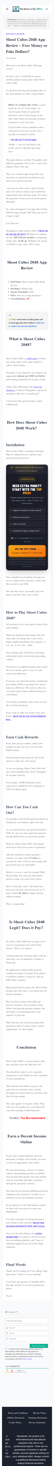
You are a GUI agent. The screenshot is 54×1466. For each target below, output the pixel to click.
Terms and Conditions (18, 1412)
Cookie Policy (15, 1422)
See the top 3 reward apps (23, 139)
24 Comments (11, 58)
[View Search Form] (7, 9)
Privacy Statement (37, 1422)
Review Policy (39, 1412)
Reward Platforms (15, 34)
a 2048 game (31, 358)
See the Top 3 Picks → (27, 551)
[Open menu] (46, 9)
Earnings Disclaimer (38, 1417)
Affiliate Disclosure (16, 1417)
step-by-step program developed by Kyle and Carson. (25, 1224)
